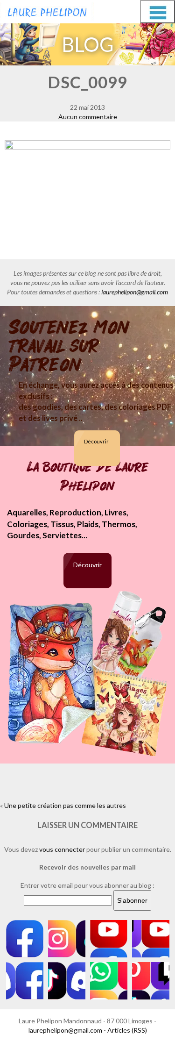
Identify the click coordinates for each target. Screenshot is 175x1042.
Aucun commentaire (87, 117)
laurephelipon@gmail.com (134, 292)
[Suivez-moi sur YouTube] (108, 938)
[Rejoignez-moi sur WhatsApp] (108, 980)
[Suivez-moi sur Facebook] (24, 938)
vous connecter (62, 849)
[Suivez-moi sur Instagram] (66, 938)
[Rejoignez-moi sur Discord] (24, 980)
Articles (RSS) (127, 1030)
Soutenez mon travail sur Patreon (69, 346)
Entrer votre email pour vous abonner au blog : (87, 885)
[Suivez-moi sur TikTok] (66, 980)
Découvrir (96, 441)
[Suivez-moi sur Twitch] (150, 938)
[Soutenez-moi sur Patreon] (150, 980)
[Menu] (157, 11)
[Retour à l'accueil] (47, 10)
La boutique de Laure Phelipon (87, 476)
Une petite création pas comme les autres (65, 805)
